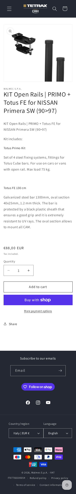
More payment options (38, 311)
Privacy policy (59, 478)
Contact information (52, 484)
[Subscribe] (60, 370)
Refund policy (38, 478)
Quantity (9, 261)
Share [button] (13, 324)
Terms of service (25, 484)
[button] (9, 9)
